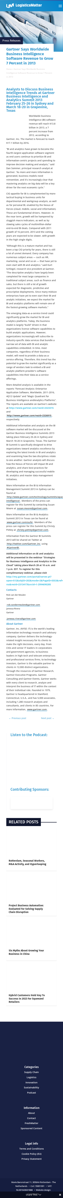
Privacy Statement (31, 1158)
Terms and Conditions (31, 1148)
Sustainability (31, 1087)
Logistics (31, 1077)
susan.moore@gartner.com (32, 508)
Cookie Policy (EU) (31, 1153)
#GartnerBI (13, 547)
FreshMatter (31, 1123)
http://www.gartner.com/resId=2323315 (31, 407)
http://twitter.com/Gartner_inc (23, 543)
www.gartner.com (37, 709)
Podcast (31, 1092)
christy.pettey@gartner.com (32, 529)
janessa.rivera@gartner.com (21, 618)
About (31, 1113)
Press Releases (11, 40)
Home (9, 69)
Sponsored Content (31, 1128)
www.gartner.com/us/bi (20, 522)
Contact (31, 1118)
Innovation (31, 1082)
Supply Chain (31, 1072)
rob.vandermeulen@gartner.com (23, 604)
